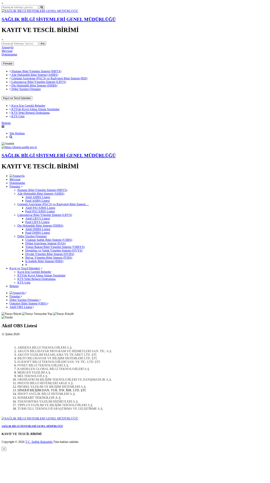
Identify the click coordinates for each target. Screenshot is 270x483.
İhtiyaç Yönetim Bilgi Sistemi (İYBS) (48, 257)
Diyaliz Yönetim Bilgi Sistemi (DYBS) (49, 254)
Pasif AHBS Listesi (37, 200)
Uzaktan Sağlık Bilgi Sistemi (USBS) (48, 240)
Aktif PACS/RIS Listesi (40, 207)
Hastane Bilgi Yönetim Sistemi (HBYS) (36, 71)
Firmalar (7, 63)
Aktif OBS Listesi (21, 307)
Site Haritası (17, 133)
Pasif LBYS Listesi (37, 222)
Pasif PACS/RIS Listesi (40, 211)
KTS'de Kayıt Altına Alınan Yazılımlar (35, 109)
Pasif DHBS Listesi (37, 232)
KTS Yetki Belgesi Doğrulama (30, 112)
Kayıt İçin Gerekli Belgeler (28, 105)
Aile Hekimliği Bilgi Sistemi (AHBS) (34, 74)
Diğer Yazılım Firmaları (26, 89)
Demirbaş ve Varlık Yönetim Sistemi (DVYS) (53, 250)
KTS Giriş (18, 116)
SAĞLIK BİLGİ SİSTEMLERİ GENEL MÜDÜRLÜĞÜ (59, 19)
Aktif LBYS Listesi (37, 218)
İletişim (6, 123)
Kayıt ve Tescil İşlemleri (17, 98)
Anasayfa (7, 47)
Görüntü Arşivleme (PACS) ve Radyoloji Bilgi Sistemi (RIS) (49, 78)
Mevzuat (7, 51)
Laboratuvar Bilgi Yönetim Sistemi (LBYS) (38, 82)
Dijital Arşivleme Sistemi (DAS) (45, 243)
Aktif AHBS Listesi (37, 197)
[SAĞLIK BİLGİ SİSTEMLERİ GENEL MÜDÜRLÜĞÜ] (40, 11)
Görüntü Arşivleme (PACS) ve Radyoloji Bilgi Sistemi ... (53, 204)
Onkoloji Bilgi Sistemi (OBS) (28, 303)
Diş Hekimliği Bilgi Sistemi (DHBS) (34, 85)
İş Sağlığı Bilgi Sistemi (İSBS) (44, 261)
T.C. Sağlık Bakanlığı (39, 441)
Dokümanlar (9, 54)
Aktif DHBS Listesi (37, 229)
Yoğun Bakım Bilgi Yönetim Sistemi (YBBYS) (55, 247)
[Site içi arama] (10, 137)
